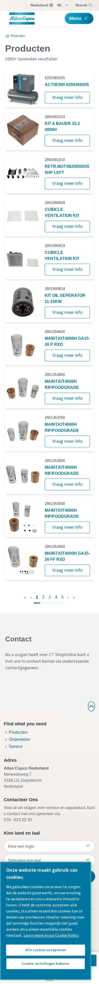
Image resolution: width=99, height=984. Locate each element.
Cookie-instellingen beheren (45, 963)
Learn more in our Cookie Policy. (51, 935)
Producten (18, 36)
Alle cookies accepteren (45, 950)
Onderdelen (19, 739)
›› (74, 597)
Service (16, 746)
